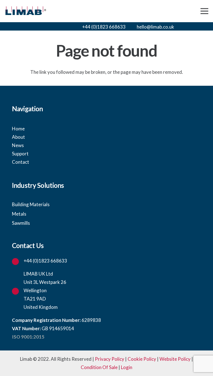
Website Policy (175, 359)
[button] (186, 26)
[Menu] (204, 11)
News (18, 145)
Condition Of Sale (99, 367)
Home (18, 129)
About (18, 137)
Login (126, 367)
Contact (20, 162)
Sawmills (21, 223)
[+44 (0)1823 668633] (18, 261)
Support (20, 154)
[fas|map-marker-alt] (18, 290)
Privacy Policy (109, 359)
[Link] (25, 11)
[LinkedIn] (203, 27)
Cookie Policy (142, 359)
